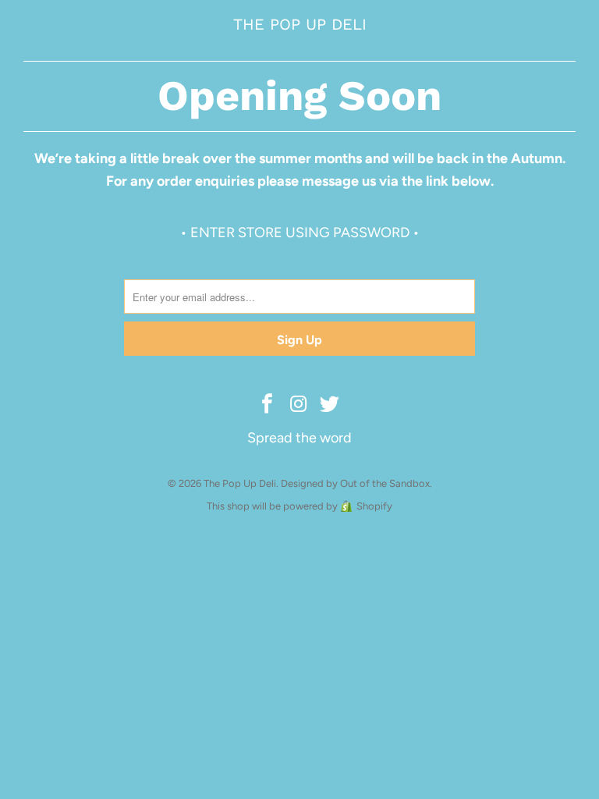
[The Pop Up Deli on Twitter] (330, 405)
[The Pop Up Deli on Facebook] (267, 405)
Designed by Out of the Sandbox (355, 483)
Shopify (374, 506)
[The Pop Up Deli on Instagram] (298, 405)
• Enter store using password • (300, 232)
